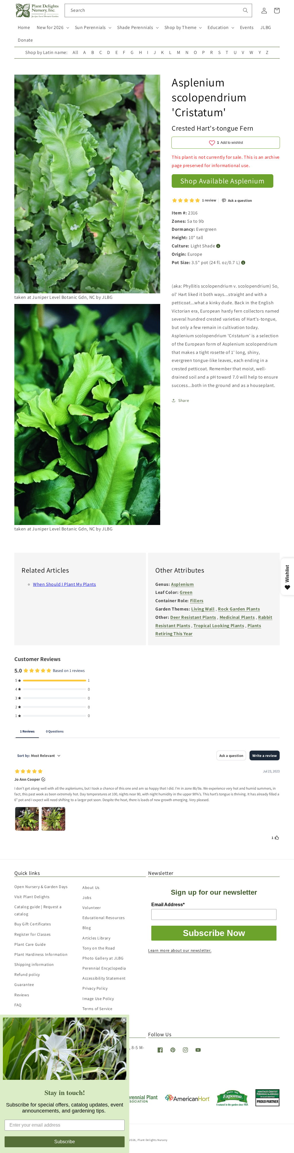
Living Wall (203, 609)
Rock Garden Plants (239, 609)
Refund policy (27, 974)
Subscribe (64, 1141)
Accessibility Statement (104, 978)
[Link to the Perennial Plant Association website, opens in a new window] (136, 1101)
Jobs (86, 897)
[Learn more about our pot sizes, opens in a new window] (243, 262)
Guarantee (24, 984)
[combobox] (158, 10)
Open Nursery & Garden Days (41, 886)
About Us (91, 887)
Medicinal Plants (237, 617)
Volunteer (91, 907)
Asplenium (182, 584)
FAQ (18, 1004)
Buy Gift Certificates (32, 924)
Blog (86, 927)
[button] (52, 27)
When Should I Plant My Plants (64, 584)
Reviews (21, 994)
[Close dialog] (124, 1020)
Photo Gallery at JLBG (103, 958)
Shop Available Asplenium (222, 180)
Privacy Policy (94, 988)
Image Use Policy (98, 998)
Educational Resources (103, 917)
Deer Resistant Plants (193, 617)
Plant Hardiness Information (40, 954)
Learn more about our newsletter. (179, 950)
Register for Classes (32, 934)
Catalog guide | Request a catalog (38, 910)
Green (186, 592)
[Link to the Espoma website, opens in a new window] (232, 1105)
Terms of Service (97, 1008)
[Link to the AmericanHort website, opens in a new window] (187, 1099)
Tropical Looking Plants (219, 626)
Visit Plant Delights (32, 896)
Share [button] (183, 400)
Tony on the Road (98, 948)
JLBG (265, 27)
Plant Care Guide (30, 944)
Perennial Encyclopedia (104, 968)
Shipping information (34, 964)
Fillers (197, 601)
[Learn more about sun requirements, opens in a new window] (218, 246)
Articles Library (96, 938)
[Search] (245, 10)
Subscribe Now (214, 933)
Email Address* (168, 904)
